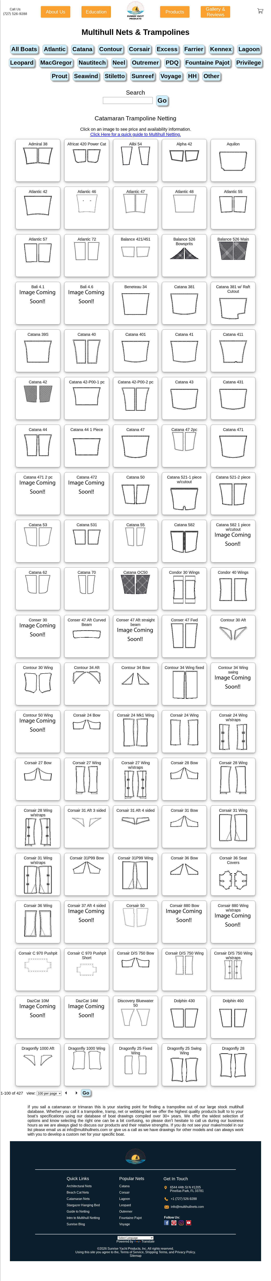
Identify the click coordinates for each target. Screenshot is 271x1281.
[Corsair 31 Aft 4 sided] (135, 848)
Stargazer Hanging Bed (83, 1205)
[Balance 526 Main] (233, 277)
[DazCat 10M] (37, 1039)
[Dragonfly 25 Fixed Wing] (135, 1086)
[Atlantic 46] (86, 230)
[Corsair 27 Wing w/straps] (135, 801)
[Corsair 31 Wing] (233, 848)
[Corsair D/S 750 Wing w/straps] (233, 991)
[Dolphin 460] (233, 1039)
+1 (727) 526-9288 (183, 1198)
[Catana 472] (86, 515)
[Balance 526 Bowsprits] (184, 277)
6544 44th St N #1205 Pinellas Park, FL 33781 (187, 1189)
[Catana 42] (37, 420)
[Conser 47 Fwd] (184, 658)
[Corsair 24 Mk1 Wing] (135, 753)
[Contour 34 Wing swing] (233, 706)
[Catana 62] (37, 610)
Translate (148, 1241)
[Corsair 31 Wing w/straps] (37, 896)
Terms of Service (132, 1252)
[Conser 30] (37, 658)
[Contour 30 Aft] (233, 658)
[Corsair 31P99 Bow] (86, 896)
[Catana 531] (86, 563)
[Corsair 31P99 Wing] (135, 896)
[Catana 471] (233, 468)
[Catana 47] (135, 468)
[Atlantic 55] (233, 230)
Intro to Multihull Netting (83, 1218)
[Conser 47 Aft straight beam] (135, 658)
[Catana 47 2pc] (184, 468)
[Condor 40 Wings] (233, 610)
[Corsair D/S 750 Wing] (184, 991)
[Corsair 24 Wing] (184, 753)
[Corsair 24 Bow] (86, 753)
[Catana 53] (37, 563)
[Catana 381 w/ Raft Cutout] (233, 325)
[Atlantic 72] (86, 277)
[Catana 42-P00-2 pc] (135, 420)
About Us (55, 11)
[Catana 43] (184, 420)
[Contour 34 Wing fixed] (184, 706)
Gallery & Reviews (215, 11)
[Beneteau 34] (135, 325)
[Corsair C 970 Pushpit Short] (86, 991)
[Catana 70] (86, 610)
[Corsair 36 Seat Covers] (233, 896)
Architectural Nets (79, 1186)
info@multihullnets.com (187, 1206)
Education (96, 11)
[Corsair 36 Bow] (184, 896)
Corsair (124, 1192)
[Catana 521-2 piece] (233, 515)
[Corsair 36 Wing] (37, 944)
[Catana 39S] (37, 372)
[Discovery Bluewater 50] (135, 1039)
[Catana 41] (184, 372)
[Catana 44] (37, 468)
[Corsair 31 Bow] (184, 848)
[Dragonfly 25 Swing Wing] (184, 1086)
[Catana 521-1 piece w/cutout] (184, 515)
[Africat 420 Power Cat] (86, 182)
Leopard (125, 1205)
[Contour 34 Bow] (135, 706)
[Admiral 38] (37, 182)
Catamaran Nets (78, 1198)
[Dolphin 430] (184, 1039)
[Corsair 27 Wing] (86, 801)
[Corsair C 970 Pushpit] (37, 991)
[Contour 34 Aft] (86, 706)
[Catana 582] (184, 563)
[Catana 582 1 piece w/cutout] (233, 563)
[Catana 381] (184, 325)
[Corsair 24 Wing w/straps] (233, 753)
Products (174, 11)
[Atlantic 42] (37, 230)
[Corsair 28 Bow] (184, 801)
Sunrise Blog (76, 1224)
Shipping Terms (156, 1252)
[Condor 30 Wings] (184, 610)
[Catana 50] (135, 515)
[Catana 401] (135, 372)
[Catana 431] (233, 420)
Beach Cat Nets (78, 1192)
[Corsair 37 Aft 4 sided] (86, 944)
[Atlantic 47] (135, 230)
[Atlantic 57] (37, 277)
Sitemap (135, 1255)
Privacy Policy (185, 1252)
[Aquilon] (233, 182)
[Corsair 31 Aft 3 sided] (86, 848)
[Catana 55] (135, 563)
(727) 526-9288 (15, 14)
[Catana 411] (233, 372)
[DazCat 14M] (86, 1039)
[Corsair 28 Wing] (233, 801)
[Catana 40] (86, 372)
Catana (124, 1186)
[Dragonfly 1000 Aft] (37, 1086)
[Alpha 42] (184, 182)
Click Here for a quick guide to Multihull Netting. (135, 134)
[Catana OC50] (135, 610)
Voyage (124, 1224)
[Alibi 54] (135, 182)
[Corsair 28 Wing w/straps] (37, 848)
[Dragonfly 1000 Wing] (86, 1086)
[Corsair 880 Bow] (184, 944)
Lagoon (124, 1198)
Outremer (125, 1211)
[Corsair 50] (135, 944)
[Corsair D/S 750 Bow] (135, 991)
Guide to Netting (78, 1211)
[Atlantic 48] (184, 230)
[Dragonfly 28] (233, 1086)
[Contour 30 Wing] (37, 706)
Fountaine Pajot (130, 1218)
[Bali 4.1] (37, 325)
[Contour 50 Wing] (37, 753)
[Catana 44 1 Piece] (86, 468)
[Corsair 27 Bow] (37, 801)
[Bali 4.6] (86, 325)
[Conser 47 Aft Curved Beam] (86, 658)
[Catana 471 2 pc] (37, 515)
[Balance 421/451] (135, 277)
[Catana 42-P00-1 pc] (86, 420)
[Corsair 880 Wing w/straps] (233, 944)
